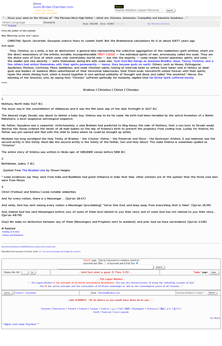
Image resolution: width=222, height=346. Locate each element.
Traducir (105, 308)
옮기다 (177, 308)
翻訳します (165, 308)
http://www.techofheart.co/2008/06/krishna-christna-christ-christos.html (28, 247)
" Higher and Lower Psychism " (20, 324)
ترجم (113, 308)
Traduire (72, 308)
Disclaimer (31, 292)
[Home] (37, 3)
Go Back (215, 318)
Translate (12, 25)
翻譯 (127, 308)
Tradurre (83, 308)
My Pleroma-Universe (159, 23)
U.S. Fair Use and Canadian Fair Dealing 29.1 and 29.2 (59, 251)
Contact (18, 292)
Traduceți (106, 312)
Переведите (138, 308)
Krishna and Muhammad (12, 235)
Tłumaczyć (152, 308)
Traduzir (94, 308)
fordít (96, 312)
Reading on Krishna (10, 231)
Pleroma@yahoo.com (109, 292)
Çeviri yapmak (121, 312)
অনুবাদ (120, 308)
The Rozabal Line (33, 170)
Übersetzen (59, 308)
